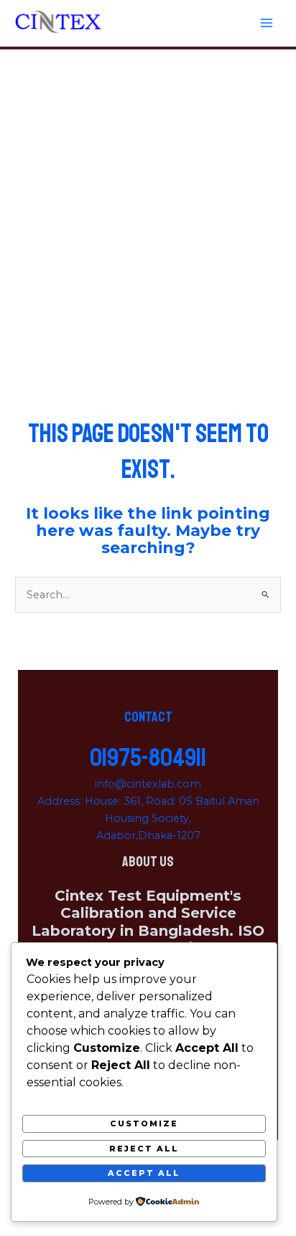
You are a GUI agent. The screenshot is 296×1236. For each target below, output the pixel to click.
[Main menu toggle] (266, 23)
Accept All (144, 1173)
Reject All (144, 1149)
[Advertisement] (148, 204)
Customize (144, 1123)
